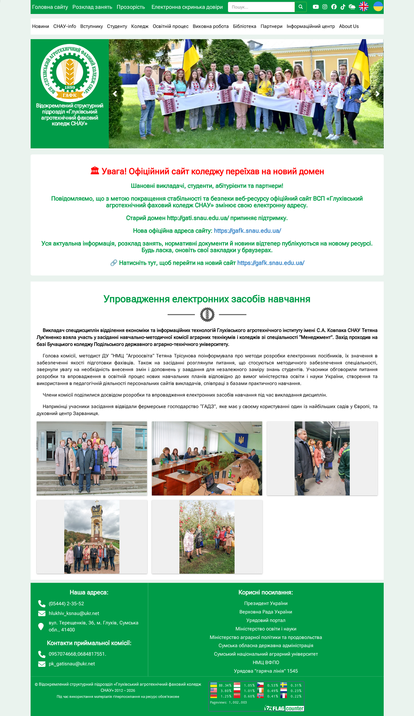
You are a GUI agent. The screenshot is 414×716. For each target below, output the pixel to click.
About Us (349, 26)
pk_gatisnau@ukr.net (72, 664)
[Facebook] (334, 7)
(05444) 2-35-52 (66, 603)
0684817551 (91, 654)
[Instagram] (324, 7)
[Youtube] (315, 7)
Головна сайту (50, 7)
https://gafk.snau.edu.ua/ (247, 230)
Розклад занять (92, 7)
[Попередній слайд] (115, 93)
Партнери (271, 26)
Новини (40, 26)
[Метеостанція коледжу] (352, 7)
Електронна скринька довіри (187, 7)
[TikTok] (343, 7)
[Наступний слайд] (378, 93)
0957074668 (62, 654)
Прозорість (131, 7)
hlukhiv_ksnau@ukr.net (74, 613)
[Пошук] (301, 7)
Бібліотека (244, 26)
